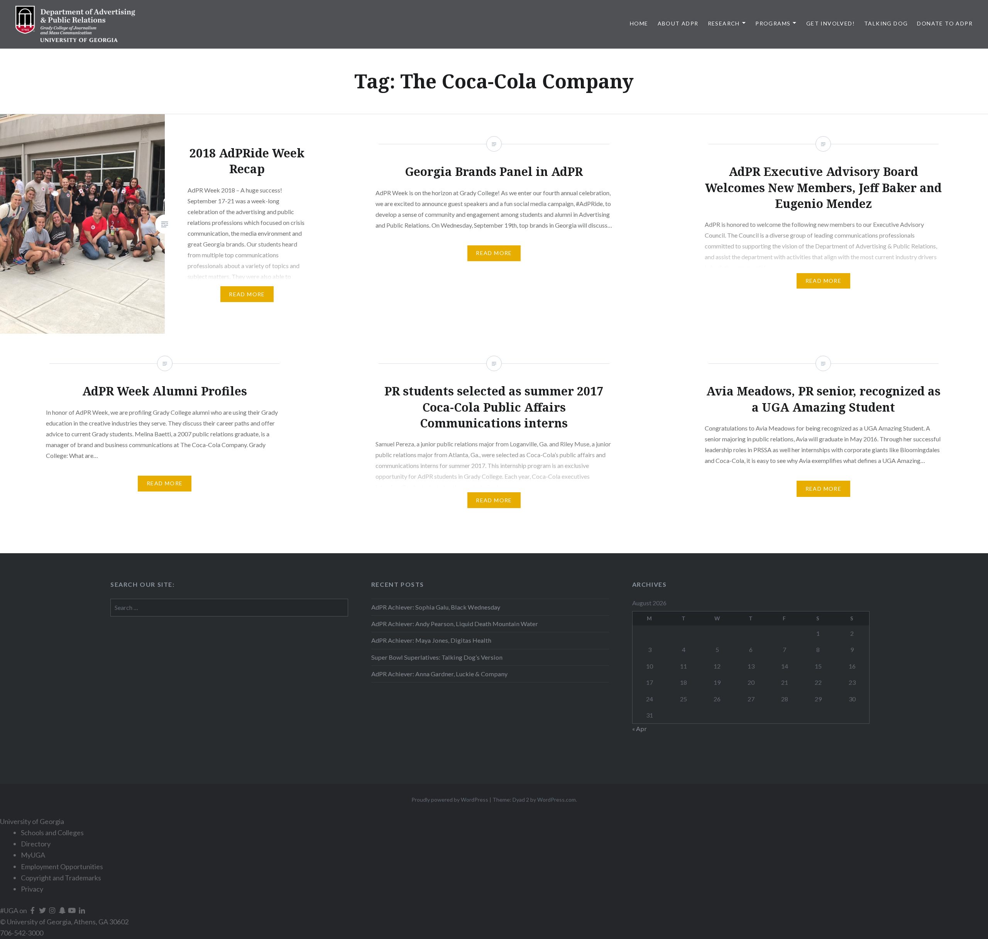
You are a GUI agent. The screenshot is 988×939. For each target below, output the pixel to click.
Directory (36, 843)
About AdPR (678, 23)
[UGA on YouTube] (73, 910)
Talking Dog (886, 23)
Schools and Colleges (52, 832)
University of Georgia (32, 821)
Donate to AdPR (945, 23)
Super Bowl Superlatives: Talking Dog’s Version (436, 657)
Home (639, 23)
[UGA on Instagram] (53, 910)
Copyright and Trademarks (61, 877)
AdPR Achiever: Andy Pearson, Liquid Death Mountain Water (454, 623)
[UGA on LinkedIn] (82, 910)
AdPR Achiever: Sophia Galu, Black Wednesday (435, 607)
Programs (772, 23)
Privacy (32, 889)
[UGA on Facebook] (33, 910)
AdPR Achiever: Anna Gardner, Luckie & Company (440, 673)
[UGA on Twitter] (43, 910)
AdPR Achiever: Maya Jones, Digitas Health (431, 640)
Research (724, 23)
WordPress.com (556, 799)
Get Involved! (830, 23)
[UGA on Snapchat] (63, 910)
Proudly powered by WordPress (449, 799)
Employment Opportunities (62, 866)
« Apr (639, 728)
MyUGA (33, 855)
